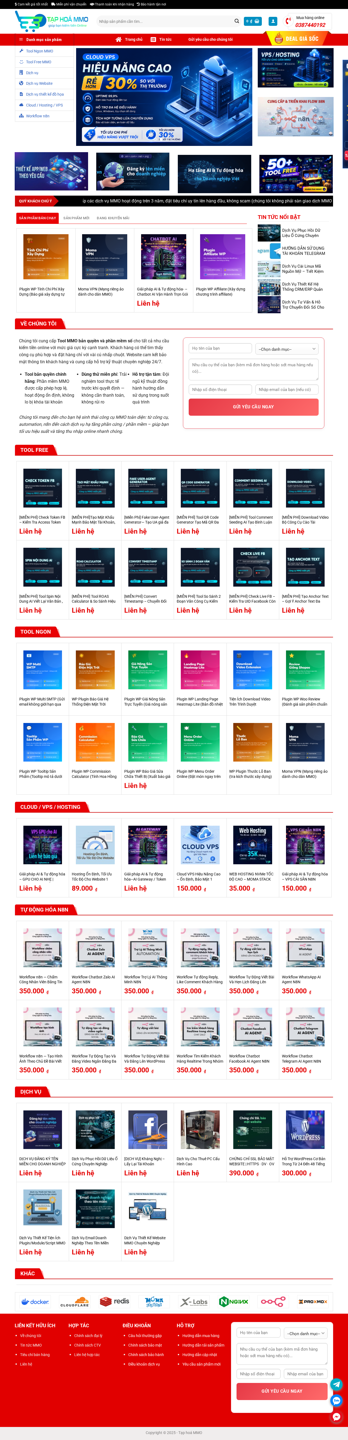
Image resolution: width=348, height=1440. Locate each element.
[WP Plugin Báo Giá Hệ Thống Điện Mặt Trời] (95, 671)
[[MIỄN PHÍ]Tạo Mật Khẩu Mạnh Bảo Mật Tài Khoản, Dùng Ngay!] (95, 489)
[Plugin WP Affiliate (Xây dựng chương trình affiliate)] (222, 258)
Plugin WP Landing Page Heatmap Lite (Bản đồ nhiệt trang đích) (200, 705)
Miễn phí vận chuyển (70, 4)
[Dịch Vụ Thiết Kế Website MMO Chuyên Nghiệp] (147, 1210)
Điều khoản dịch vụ (144, 1365)
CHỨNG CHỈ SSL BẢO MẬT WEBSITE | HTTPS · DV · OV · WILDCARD (251, 1165)
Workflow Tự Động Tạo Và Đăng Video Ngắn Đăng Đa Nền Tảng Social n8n (94, 1062)
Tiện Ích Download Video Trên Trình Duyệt (250, 703)
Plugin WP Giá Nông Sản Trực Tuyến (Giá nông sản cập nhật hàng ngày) (145, 705)
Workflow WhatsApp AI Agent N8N (301, 981)
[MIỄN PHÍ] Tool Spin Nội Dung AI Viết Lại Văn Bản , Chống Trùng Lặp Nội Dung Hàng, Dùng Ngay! (42, 605)
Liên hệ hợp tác (87, 1356)
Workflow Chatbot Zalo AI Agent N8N (93, 981)
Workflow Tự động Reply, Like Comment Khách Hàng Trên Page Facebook (200, 983)
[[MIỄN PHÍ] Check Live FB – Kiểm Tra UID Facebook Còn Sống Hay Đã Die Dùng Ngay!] (252, 568)
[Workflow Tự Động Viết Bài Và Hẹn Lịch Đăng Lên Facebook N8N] (252, 949)
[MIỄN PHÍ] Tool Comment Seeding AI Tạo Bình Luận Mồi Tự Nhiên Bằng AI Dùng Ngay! (252, 526)
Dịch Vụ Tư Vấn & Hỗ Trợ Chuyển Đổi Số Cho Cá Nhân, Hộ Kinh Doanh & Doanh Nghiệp (304, 311)
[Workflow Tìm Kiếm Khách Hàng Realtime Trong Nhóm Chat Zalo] (200, 1028)
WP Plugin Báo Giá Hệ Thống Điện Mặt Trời (90, 703)
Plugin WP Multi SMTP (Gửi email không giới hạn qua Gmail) (42, 705)
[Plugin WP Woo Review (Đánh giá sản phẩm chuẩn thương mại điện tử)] (305, 671)
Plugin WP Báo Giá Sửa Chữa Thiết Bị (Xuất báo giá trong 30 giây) (147, 778)
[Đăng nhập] (273, 21)
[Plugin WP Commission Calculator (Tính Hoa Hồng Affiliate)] (95, 743)
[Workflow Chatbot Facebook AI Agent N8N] (252, 1028)
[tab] (37, 219)
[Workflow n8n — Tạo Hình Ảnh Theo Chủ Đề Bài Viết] (42, 1028)
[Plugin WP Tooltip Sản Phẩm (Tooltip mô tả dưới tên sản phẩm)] (42, 743)
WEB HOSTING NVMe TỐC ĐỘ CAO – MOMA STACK (251, 878)
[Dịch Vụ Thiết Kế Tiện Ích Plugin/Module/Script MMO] (42, 1210)
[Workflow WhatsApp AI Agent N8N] (305, 949)
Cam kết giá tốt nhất (32, 4)
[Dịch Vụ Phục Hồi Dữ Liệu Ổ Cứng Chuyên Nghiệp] (95, 1131)
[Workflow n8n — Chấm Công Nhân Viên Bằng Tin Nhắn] (42, 949)
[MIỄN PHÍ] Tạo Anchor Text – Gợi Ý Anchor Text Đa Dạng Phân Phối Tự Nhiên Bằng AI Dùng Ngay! (305, 605)
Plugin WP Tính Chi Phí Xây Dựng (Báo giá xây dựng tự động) (42, 295)
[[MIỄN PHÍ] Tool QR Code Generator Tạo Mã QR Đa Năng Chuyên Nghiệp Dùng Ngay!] (200, 489)
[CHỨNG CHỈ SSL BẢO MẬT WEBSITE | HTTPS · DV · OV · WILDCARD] (252, 1131)
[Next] (249, 271)
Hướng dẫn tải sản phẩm (203, 1346)
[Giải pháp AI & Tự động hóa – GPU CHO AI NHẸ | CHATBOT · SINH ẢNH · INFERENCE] (42, 846)
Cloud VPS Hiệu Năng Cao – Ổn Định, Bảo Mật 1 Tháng (198, 880)
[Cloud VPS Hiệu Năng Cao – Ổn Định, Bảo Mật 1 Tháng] (200, 846)
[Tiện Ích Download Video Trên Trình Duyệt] (252, 671)
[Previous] (19, 271)
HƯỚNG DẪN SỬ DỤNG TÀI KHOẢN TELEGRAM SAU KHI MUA (303, 254)
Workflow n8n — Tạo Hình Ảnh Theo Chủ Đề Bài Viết (41, 1060)
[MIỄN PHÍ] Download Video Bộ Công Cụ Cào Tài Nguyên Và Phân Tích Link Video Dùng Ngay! (305, 526)
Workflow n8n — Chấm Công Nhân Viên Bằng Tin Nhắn (40, 983)
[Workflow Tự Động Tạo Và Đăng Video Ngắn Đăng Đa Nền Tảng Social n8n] (95, 1028)
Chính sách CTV (87, 1346)
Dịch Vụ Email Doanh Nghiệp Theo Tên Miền (90, 1242)
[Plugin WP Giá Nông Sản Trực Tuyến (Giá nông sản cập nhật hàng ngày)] (147, 671)
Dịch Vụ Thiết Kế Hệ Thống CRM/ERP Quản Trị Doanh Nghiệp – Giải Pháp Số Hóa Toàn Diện (303, 293)
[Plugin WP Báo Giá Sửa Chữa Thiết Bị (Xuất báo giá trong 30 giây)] (147, 743)
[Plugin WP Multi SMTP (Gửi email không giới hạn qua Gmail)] (42, 671)
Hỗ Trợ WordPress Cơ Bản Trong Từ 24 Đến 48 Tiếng (303, 1163)
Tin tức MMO (31, 1346)
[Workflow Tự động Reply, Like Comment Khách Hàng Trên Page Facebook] (200, 949)
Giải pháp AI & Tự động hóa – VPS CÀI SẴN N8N (305, 878)
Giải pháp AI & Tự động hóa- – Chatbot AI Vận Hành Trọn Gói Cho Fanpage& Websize (162, 295)
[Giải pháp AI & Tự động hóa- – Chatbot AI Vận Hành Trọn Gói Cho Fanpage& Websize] (163, 258)
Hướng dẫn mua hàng (200, 1337)
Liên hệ (26, 1365)
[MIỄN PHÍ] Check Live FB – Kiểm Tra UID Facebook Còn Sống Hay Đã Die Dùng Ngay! (252, 605)
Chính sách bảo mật (145, 1346)
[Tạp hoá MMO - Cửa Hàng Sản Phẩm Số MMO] (51, 21)
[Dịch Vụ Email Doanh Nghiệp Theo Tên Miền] (95, 1210)
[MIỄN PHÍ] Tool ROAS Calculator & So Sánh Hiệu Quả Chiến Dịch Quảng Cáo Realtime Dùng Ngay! (94, 605)
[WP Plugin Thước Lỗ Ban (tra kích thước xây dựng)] (252, 743)
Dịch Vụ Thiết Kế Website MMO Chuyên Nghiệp (145, 1242)
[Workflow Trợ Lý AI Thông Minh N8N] (147, 949)
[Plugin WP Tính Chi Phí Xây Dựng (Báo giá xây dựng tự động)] (46, 258)
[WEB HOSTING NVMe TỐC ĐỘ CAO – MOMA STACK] (252, 846)
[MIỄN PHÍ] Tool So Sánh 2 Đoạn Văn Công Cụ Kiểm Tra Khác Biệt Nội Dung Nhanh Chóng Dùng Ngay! (199, 605)
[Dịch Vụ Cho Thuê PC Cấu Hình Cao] (200, 1131)
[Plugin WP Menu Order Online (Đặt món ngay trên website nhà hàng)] (200, 743)
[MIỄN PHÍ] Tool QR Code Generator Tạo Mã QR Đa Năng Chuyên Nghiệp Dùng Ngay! (199, 526)
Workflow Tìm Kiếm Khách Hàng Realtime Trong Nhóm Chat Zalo (200, 1062)
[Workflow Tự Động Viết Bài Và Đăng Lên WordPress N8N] (147, 1028)
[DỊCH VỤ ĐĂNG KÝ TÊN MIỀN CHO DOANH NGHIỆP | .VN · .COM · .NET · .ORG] (42, 1131)
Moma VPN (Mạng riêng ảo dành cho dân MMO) (101, 293)
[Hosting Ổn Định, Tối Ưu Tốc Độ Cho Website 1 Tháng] (95, 846)
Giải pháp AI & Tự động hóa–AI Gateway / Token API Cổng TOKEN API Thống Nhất (145, 883)
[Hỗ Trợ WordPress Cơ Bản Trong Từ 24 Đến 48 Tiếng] (305, 1131)
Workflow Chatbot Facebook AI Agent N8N (249, 1060)
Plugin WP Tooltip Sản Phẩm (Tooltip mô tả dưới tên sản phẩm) (40, 778)
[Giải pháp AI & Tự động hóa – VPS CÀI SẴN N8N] (305, 846)
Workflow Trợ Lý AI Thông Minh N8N (145, 981)
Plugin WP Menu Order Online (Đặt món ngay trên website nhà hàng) (199, 778)
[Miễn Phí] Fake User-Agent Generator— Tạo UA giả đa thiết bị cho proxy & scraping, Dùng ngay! (146, 526)
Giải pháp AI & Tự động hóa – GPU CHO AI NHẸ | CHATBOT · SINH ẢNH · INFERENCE (42, 883)
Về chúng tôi (30, 1337)
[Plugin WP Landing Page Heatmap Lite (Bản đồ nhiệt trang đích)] (200, 671)
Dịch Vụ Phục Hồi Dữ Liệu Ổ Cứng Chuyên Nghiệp (301, 236)
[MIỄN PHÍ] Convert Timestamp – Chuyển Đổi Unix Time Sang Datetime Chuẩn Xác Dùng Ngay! (145, 605)
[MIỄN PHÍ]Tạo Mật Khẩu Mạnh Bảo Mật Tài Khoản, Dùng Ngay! (93, 523)
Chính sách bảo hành (146, 1356)
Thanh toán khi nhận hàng (114, 4)
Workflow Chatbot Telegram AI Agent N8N (301, 1060)
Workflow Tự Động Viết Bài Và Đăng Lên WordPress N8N (146, 1062)
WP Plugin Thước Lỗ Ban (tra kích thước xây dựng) (250, 775)
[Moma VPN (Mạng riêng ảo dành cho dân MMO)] (104, 258)
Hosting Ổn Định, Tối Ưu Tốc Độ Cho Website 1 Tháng (92, 880)
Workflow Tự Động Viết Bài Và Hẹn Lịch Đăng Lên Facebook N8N (251, 983)
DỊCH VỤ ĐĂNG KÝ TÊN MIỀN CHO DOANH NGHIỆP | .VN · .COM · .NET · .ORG (42, 1165)
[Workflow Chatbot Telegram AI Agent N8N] (305, 1028)
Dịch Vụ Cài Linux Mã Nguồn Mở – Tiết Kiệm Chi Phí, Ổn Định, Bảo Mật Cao (303, 275)
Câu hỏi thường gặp (145, 1337)
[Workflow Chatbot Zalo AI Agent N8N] (95, 949)
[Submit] (236, 21)
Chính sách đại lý (88, 1337)
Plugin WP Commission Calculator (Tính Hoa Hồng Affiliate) (94, 778)
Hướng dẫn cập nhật (199, 1356)
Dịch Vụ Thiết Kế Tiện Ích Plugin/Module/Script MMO (42, 1242)
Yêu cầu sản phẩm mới (201, 1365)
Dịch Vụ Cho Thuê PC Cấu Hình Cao (198, 1163)
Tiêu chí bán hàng (35, 1356)
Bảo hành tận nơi (153, 4)
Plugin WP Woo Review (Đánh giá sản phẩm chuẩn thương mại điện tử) (304, 705)
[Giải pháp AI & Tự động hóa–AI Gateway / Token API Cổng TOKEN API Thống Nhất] (147, 846)
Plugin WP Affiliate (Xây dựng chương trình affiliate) (220, 293)
